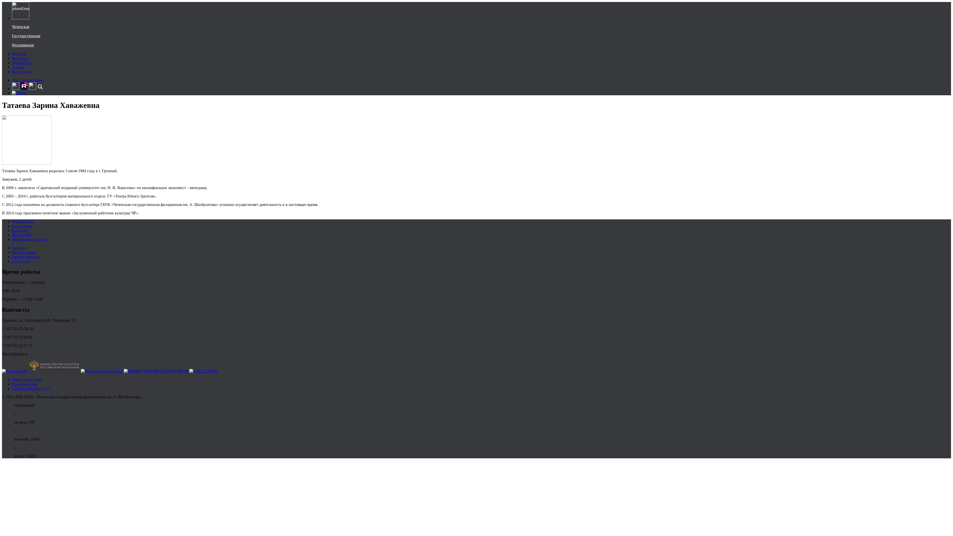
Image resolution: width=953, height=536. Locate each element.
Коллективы (22, 226)
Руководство (22, 221)
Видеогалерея (23, 252)
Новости (19, 54)
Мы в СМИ (21, 235)
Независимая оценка (29, 239)
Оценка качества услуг (31, 388)
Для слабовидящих (28, 80)
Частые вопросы (26, 257)
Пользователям (24, 384)
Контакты (20, 58)
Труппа (18, 67)
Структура (21, 261)
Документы (22, 63)
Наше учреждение (27, 379)
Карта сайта (22, 71)
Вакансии (20, 230)
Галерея (18, 248)
